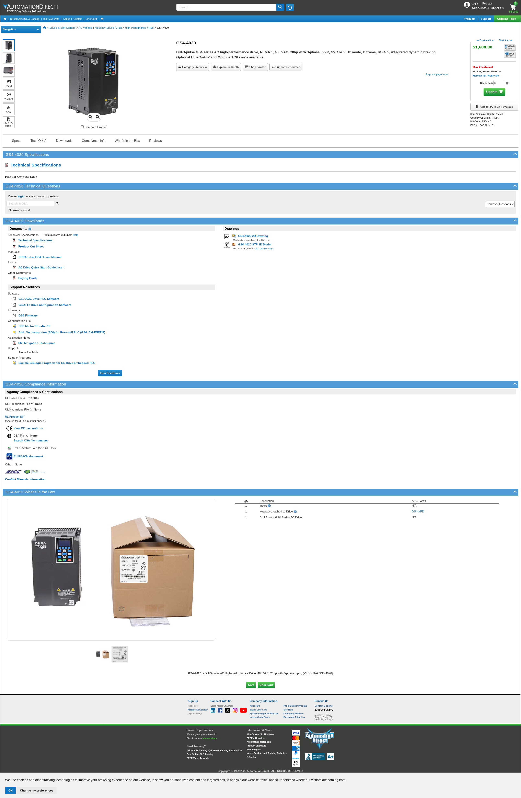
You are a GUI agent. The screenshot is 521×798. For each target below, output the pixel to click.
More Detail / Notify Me (486, 75)
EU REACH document (28, 456)
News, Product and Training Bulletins (267, 753)
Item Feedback (110, 373)
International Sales (260, 717)
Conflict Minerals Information (25, 479)
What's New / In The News (260, 734)
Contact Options (324, 706)
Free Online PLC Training (200, 754)
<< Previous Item (485, 40)
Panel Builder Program (295, 706)
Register (487, 3)
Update (491, 92)
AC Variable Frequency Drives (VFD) (100, 27)
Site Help (288, 709)
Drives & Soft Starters (62, 27)
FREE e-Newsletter (257, 738)
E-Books (251, 757)
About (66, 19)
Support (486, 18)
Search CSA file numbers (31, 440)
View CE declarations (28, 428)
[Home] (4, 19)
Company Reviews (293, 713)
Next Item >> (505, 40)
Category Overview (194, 67)
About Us (255, 706)
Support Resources (287, 67)
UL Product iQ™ (15, 416)
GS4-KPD (418, 511)
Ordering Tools (507, 18)
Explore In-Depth (227, 67)
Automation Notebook (259, 742)
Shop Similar (257, 67)
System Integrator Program (264, 713)
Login (475, 3)
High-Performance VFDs (139, 27)
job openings (209, 738)
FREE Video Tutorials (198, 758)
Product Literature (256, 745)
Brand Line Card (258, 709)
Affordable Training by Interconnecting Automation (214, 750)
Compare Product (95, 127)
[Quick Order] (102, 19)
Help (75, 235)
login (21, 196)
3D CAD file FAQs (264, 248)
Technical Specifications (34, 165)
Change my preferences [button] (36, 790)
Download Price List (294, 717)
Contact (77, 19)
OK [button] (10, 790)
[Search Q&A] (57, 203)
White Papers (254, 749)
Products (470, 18)
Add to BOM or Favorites (496, 106)
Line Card (91, 19)
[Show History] (290, 7)
